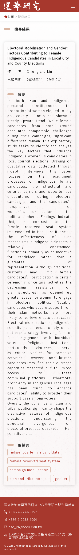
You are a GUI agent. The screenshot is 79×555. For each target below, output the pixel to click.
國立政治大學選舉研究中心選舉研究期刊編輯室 (39, 504)
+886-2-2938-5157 (22, 512)
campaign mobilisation (29, 469)
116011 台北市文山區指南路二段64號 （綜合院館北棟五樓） (40, 536)
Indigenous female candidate (35, 452)
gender (61, 478)
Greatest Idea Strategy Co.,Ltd (34, 545)
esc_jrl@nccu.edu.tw (25, 526)
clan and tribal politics (29, 478)
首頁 (11, 17)
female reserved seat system (35, 460)
